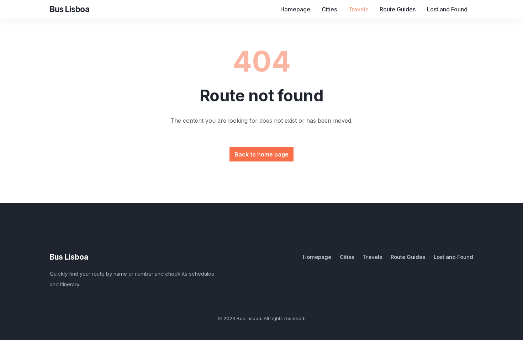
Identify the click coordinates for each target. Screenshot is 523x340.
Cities (329, 9)
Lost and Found (447, 9)
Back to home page (261, 154)
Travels (358, 9)
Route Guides (398, 9)
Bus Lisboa (69, 257)
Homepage (295, 9)
